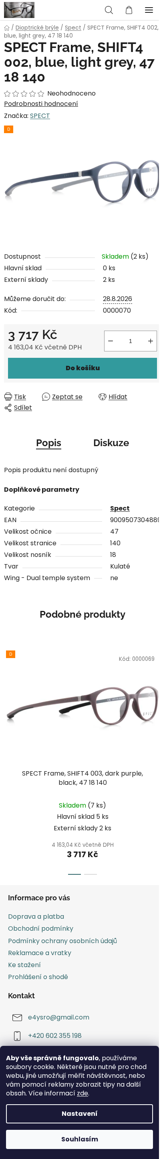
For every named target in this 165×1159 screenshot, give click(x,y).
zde (82, 1093)
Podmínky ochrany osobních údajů (62, 941)
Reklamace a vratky (39, 953)
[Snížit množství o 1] (111, 341)
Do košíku (83, 368)
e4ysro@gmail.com (58, 1017)
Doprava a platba (36, 916)
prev (8, 699)
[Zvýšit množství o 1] (151, 341)
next (156, 699)
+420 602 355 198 (55, 1035)
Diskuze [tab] (111, 443)
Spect (120, 508)
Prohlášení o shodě (38, 976)
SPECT (40, 115)
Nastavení (80, 1113)
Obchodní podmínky (40, 928)
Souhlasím (79, 1139)
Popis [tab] (48, 443)
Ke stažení (24, 964)
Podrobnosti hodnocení (41, 104)
